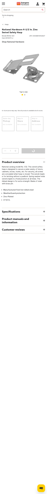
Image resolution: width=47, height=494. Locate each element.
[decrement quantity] (5, 151)
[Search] (42, 10)
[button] (37, 3)
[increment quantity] (15, 151)
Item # (7, 38)
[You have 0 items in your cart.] (43, 4)
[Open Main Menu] (3, 3)
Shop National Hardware (13, 42)
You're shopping (7, 15)
